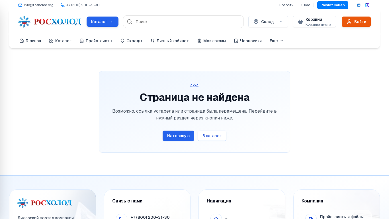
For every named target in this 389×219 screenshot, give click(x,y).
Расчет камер (333, 5)
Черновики (251, 40)
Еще (274, 40)
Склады (134, 40)
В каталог (212, 135)
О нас (305, 5)
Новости (286, 5)
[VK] (358, 5)
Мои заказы (214, 40)
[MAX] (367, 5)
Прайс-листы (99, 40)
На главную (178, 135)
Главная (33, 40)
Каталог (63, 40)
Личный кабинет (172, 40)
